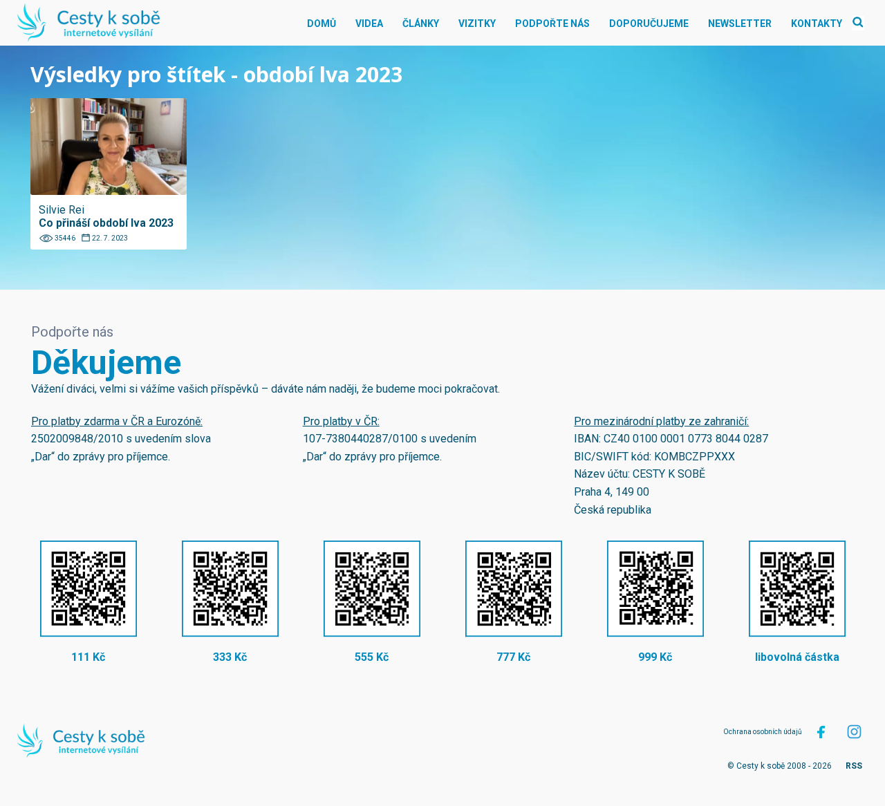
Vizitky (477, 23)
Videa (369, 23)
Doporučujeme (649, 23)
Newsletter (740, 23)
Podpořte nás (552, 23)
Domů (321, 23)
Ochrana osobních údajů (762, 731)
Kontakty (816, 23)
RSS (854, 766)
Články (420, 23)
